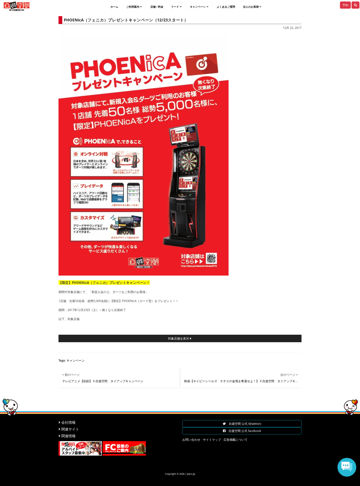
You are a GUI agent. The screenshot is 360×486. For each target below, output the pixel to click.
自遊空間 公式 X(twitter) (243, 424)
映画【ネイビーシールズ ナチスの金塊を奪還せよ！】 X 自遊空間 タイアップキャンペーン (247, 381)
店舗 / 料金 (156, 6)
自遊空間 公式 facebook (243, 431)
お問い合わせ (191, 440)
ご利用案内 (132, 6)
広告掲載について (236, 440)
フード (175, 6)
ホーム (114, 6)
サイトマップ (212, 440)
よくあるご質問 (226, 6)
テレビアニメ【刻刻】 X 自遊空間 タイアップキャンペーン (102, 381)
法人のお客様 (251, 6)
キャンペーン (198, 6)
